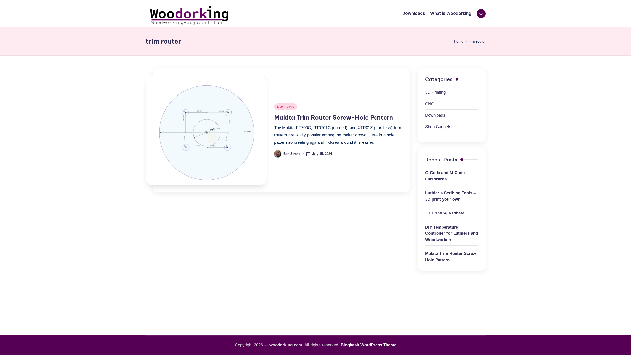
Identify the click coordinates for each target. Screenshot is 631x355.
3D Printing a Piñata (444, 213)
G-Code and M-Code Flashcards (445, 175)
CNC (429, 104)
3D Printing (435, 92)
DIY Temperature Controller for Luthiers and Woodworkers (451, 233)
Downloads (285, 106)
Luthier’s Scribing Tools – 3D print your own (450, 196)
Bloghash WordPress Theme (368, 345)
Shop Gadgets (438, 126)
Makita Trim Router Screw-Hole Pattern (333, 117)
